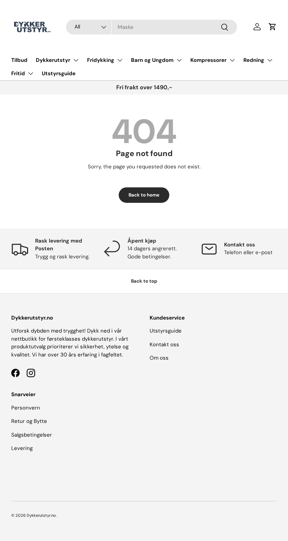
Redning (253, 60)
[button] (272, 26)
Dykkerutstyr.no (41, 515)
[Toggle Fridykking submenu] (120, 60)
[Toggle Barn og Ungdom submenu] (179, 60)
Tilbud (19, 60)
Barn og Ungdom (152, 60)
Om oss (159, 357)
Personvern (25, 407)
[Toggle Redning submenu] (270, 60)
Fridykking (100, 60)
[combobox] (151, 27)
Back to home (144, 195)
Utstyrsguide (59, 73)
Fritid (18, 73)
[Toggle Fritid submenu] (30, 73)
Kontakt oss (164, 344)
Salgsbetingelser (31, 434)
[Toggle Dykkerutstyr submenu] (76, 60)
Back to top (144, 281)
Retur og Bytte (29, 421)
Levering (22, 448)
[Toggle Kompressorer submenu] (232, 60)
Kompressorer (208, 60)
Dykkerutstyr (53, 60)
